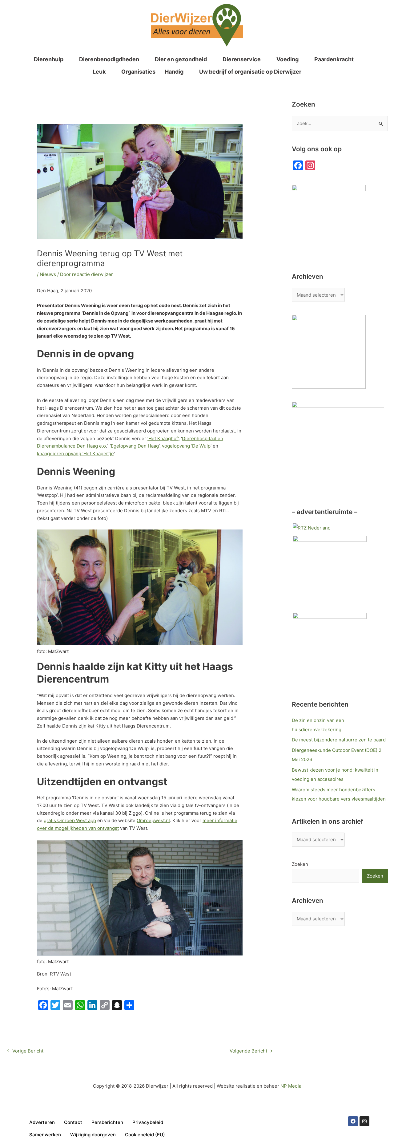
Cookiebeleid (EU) (145, 1135)
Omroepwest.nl (153, 820)
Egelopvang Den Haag (135, 446)
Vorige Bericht (25, 1051)
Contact (73, 1122)
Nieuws (48, 274)
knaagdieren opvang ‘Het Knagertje (75, 453)
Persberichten (107, 1122)
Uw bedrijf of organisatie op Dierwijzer (250, 71)
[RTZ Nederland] (312, 527)
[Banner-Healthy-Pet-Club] (330, 572)
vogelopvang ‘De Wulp (186, 446)
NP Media (290, 1086)
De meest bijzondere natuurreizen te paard (339, 740)
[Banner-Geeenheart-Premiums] (330, 649)
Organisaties (138, 71)
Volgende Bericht (251, 1051)
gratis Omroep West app (70, 820)
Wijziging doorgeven (93, 1135)
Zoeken (300, 864)
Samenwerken (45, 1135)
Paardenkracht (334, 59)
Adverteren (42, 1122)
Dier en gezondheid (181, 59)
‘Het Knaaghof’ (163, 438)
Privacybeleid (147, 1122)
